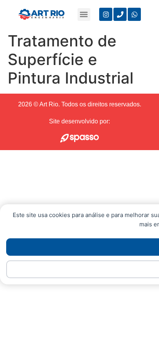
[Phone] (120, 14)
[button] (84, 14)
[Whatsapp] (134, 14)
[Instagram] (105, 14)
